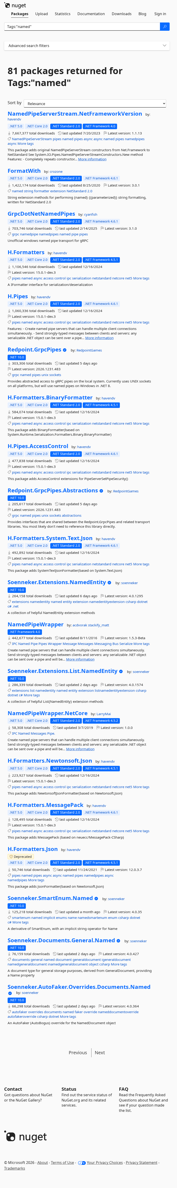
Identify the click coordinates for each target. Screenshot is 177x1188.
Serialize (126, 643)
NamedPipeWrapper (36, 624)
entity (67, 601)
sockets (55, 374)
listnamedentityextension (115, 690)
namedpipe (29, 234)
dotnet (142, 601)
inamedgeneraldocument (68, 964)
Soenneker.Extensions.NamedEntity (57, 582)
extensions (20, 601)
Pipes (42, 643)
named (67, 139)
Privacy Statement (141, 1162)
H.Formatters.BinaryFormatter (50, 397)
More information (92, 159)
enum (112, 917)
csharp (131, 601)
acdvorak (80, 625)
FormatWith (24, 170)
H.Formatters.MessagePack (45, 804)
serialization (81, 278)
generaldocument (87, 959)
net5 (128, 278)
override (90, 1012)
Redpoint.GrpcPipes (34, 349)
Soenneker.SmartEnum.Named (50, 898)
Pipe (34, 643)
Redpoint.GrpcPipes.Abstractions (53, 490)
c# (10, 606)
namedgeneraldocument (27, 964)
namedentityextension (107, 601)
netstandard (101, 278)
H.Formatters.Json (33, 848)
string (28, 191)
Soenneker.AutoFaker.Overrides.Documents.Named (79, 986)
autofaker (19, 1012)
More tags (26, 143)
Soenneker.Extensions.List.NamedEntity (63, 670)
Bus (115, 643)
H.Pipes (18, 296)
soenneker (129, 582)
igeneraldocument (116, 959)
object (93, 964)
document (64, 959)
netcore (118, 278)
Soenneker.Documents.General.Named (61, 940)
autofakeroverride (22, 1016)
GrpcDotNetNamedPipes (41, 213)
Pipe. (51, 733)
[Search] (165, 26)
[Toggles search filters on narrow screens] (164, 45)
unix (44, 374)
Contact (13, 1089)
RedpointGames (89, 350)
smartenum (21, 917)
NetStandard (76, 191)
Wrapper (55, 643)
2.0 (89, 191)
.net (15, 606)
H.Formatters (26, 252)
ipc (69, 278)
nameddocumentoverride (118, 1012)
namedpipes (135, 139)
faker (79, 1012)
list (32, 690)
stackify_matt (98, 625)
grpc (15, 234)
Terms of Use (62, 1162)
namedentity (40, 601)
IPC (14, 643)
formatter (41, 191)
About (42, 1162)
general (37, 959)
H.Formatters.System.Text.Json (50, 538)
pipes (57, 139)
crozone (56, 171)
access (48, 278)
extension (58, 191)
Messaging (103, 643)
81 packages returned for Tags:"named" (65, 77)
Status (69, 1089)
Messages (85, 643)
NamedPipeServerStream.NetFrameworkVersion (75, 113)
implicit (49, 917)
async (88, 139)
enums (61, 917)
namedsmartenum (92, 917)
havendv (14, 119)
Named (24, 643)
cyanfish (90, 214)
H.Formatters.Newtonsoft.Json (50, 760)
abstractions (71, 515)
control (60, 278)
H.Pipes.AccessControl (38, 446)
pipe (74, 234)
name (72, 917)
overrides (35, 1012)
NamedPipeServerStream (32, 139)
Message (70, 643)
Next (100, 1052)
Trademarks (14, 1168)
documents (21, 959)
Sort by (14, 102)
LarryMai (104, 713)
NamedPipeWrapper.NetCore (48, 713)
